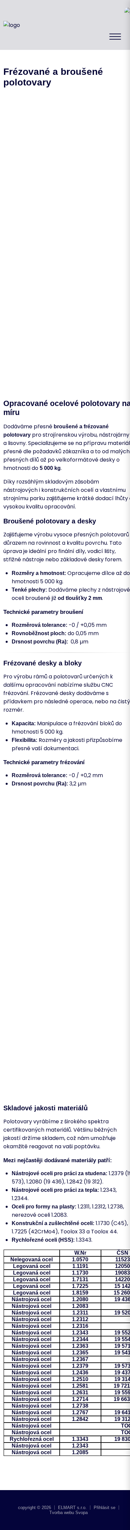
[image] (82, 146)
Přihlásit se (104, 1507)
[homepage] (11, 25)
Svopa (81, 1512)
